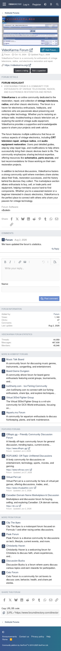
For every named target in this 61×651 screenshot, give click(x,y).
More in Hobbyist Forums (15, 354)
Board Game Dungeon (17, 371)
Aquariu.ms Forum (15, 412)
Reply (56, 248)
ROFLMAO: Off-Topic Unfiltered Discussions (29, 455)
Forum (7, 54)
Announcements (9, 636)
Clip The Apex (13, 522)
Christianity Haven (15, 545)
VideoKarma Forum (16, 50)
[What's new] (51, 4)
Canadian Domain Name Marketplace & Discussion (32, 495)
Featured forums (11, 429)
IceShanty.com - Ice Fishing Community (26, 385)
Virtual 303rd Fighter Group (20, 397)
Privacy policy (37, 636)
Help (48, 636)
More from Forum (11, 517)
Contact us (24, 636)
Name (5, 283)
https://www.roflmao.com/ (18, 469)
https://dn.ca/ (12, 505)
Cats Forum (12, 572)
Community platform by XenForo (25, 645)
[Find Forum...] (57, 4)
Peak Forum (12, 534)
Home (5, 639)
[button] (45, 4)
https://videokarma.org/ (17, 65)
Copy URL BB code (10, 608)
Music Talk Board (15, 359)
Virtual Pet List (13, 477)
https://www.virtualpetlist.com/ (20, 487)
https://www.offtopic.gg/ (17, 448)
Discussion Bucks (15, 560)
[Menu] (4, 4)
